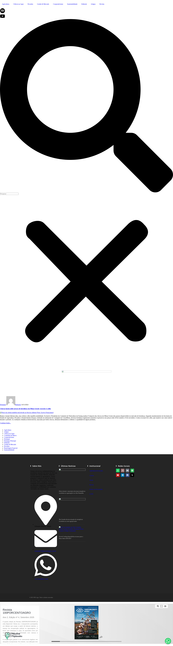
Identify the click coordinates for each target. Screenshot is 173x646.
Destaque (3, 404)
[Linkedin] (122, 475)
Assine (91, 480)
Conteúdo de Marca (10, 435)
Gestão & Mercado (43, 4)
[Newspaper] (127, 470)
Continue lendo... (5, 423)
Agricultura (5, 4)
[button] (86, 106)
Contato (92, 475)
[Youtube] (118, 475)
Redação (18, 404)
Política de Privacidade (96, 489)
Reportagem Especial (10, 448)
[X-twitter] (132, 475)
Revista (102, 4)
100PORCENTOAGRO (96, 471)
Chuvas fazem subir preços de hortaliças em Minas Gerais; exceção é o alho (25, 409)
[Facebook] (127, 475)
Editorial (84, 4)
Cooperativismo (58, 4)
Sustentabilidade (72, 4)
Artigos (93, 4)
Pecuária (30, 4)
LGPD (91, 494)
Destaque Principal (10, 441)
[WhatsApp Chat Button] (168, 641)
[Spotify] (132, 470)
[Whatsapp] (118, 470)
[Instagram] (122, 470)
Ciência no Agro (18, 4)
